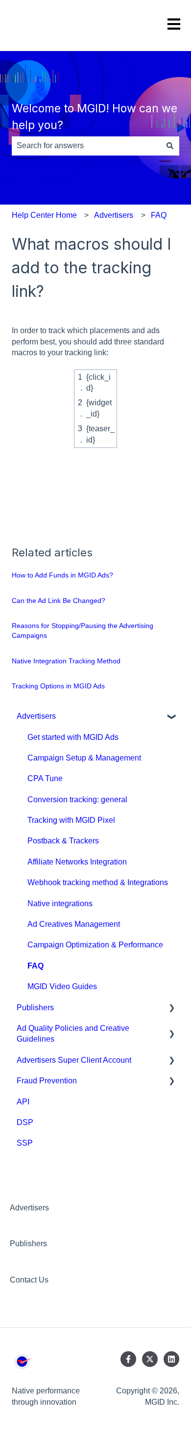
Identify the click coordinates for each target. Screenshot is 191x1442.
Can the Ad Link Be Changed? (58, 600)
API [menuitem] (23, 1102)
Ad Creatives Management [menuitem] (73, 924)
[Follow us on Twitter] (150, 1359)
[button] (171, 717)
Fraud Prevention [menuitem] (47, 1080)
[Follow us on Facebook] (128, 1359)
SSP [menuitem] (25, 1143)
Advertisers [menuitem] (36, 716)
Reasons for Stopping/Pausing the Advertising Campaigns (82, 630)
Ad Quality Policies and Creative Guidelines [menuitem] (73, 1033)
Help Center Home (44, 215)
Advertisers (113, 215)
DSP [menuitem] (25, 1122)
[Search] (170, 145)
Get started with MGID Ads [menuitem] (73, 737)
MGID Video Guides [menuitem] (62, 986)
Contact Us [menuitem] (29, 1280)
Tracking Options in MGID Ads (58, 686)
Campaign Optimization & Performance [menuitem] (95, 945)
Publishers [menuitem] (35, 1007)
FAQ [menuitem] (35, 966)
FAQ (159, 215)
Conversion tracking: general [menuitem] (77, 799)
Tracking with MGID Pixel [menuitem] (71, 820)
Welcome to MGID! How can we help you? (94, 117)
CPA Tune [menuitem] (45, 778)
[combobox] (86, 145)
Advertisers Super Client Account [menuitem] (74, 1060)
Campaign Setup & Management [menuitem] (84, 758)
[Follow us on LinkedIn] (171, 1359)
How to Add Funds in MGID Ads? (62, 575)
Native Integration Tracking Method (66, 661)
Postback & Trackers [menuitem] (63, 841)
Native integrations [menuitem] (60, 903)
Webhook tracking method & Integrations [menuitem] (97, 882)
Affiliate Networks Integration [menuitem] (77, 862)
